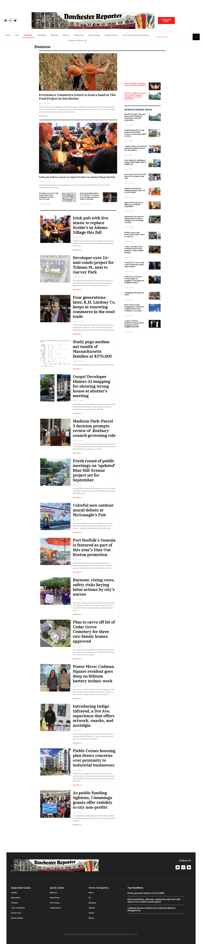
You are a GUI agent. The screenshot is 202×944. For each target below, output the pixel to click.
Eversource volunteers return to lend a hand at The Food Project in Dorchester (77, 96)
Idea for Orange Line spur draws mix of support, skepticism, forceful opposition (135, 96)
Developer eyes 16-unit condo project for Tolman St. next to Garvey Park (48, 196)
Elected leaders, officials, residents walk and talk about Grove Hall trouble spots (153, 900)
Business (28, 35)
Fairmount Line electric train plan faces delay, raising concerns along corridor (134, 219)
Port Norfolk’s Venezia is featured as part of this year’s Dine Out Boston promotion (94, 547)
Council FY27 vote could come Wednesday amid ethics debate (134, 265)
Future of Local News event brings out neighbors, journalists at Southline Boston (134, 280)
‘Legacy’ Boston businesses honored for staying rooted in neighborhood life (134, 324)
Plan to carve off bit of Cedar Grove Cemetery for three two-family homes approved (94, 631)
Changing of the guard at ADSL (134, 294)
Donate (14, 893)
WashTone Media (131, 934)
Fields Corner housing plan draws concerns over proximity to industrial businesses (94, 758)
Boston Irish (16, 913)
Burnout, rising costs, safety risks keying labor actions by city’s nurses (94, 587)
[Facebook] (6, 20)
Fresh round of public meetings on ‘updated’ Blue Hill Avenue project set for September (94, 470)
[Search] (196, 37)
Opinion (92, 908)
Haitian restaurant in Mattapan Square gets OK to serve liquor (134, 190)
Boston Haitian (17, 918)
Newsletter (15, 898)
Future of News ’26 (77, 40)
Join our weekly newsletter (136, 35)
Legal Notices (111, 35)
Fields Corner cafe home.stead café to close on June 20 (134, 235)
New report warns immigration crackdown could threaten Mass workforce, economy (134, 308)
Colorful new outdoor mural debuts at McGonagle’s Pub (93, 510)
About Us (53, 893)
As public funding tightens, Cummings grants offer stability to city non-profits (92, 800)
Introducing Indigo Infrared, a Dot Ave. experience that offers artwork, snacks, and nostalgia (94, 716)
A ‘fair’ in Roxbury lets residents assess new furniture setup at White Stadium (134, 250)
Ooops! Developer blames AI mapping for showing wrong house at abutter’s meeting (91, 386)
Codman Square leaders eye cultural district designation (151, 909)
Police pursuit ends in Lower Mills (145, 893)
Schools (54, 35)
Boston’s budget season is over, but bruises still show (135, 84)
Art (90, 898)
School (91, 913)
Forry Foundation (18, 908)
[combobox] (174, 37)
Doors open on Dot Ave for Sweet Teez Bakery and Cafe (135, 176)
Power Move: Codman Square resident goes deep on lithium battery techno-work (93, 673)
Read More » (43, 116)
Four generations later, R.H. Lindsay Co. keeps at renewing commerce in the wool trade (89, 196)
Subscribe (79, 35)
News (7, 35)
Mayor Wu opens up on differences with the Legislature (133, 204)
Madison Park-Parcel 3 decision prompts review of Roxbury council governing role (94, 428)
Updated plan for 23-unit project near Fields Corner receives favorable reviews (135, 133)
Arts (17, 35)
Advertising (94, 35)
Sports (66, 35)
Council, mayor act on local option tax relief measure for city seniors (135, 148)
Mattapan (41, 35)
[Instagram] (10, 20)
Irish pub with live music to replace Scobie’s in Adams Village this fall (77, 177)
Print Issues (55, 903)
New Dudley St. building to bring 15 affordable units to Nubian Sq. (135, 162)
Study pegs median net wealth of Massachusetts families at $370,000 (92, 349)
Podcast (14, 903)
